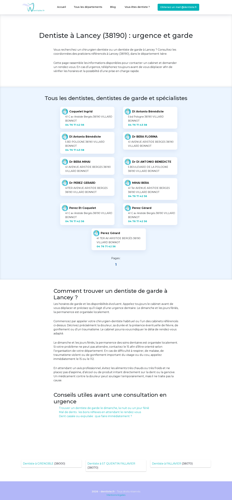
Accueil (61, 6)
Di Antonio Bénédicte (148, 111)
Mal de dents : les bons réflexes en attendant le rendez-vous (100, 412)
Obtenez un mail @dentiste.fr (178, 7)
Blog (113, 6)
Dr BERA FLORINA (144, 136)
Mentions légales (116, 495)
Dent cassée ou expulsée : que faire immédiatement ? (95, 416)
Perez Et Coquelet (82, 208)
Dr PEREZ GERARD (82, 182)
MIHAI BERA (140, 182)
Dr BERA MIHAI (79, 161)
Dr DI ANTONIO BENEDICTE (151, 161)
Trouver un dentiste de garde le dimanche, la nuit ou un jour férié (104, 408)
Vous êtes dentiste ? (137, 6)
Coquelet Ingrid (81, 111)
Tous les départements (88, 6)
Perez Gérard (141, 208)
